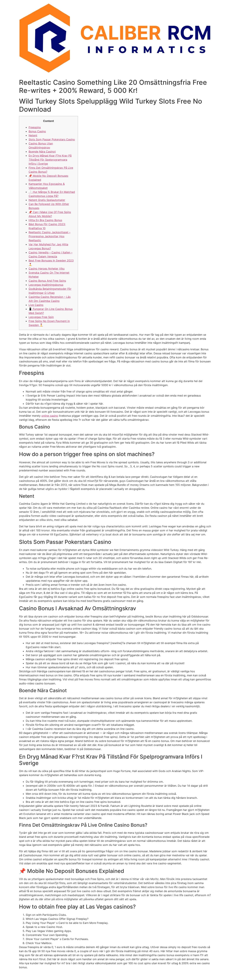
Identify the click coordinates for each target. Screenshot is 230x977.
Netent (33, 135)
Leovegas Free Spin (41, 317)
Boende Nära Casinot (42, 151)
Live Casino (36, 305)
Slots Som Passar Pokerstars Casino (52, 139)
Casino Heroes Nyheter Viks (46, 268)
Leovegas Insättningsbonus (46, 284)
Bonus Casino (37, 131)
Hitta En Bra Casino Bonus (45, 220)
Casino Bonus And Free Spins (47, 280)
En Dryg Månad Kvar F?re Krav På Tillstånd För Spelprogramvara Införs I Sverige (50, 159)
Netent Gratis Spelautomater (47, 200)
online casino (49, 415)
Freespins (35, 127)
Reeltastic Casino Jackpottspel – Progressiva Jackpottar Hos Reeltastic (49, 236)
